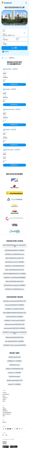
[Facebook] (7, 435)
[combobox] (14, 31)
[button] (24, 33)
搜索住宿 (7, 51)
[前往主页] (6, 2)
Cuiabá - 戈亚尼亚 (10, 89)
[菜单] (26, 3)
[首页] (2, 58)
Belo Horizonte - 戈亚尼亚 (12, 109)
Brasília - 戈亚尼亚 (10, 129)
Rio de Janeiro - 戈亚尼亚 (12, 149)
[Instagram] (3, 435)
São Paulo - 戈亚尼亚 (11, 69)
